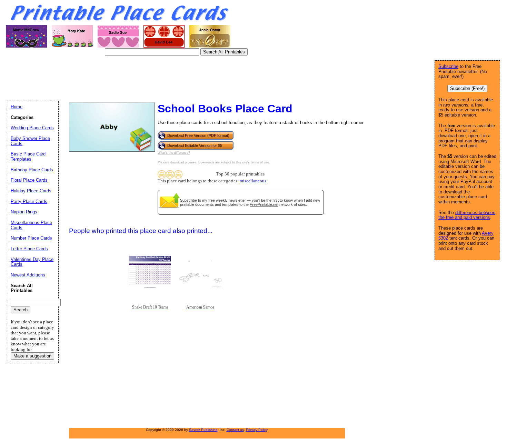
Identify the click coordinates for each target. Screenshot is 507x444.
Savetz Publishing (203, 430)
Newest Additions (28, 275)
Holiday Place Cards (31, 190)
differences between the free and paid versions (466, 215)
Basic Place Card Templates (28, 156)
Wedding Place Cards (32, 127)
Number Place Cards (31, 238)
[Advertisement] (132, 77)
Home (16, 106)
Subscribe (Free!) (467, 88)
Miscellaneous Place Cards (31, 225)
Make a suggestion (32, 356)
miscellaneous (253, 181)
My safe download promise (177, 162)
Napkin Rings (24, 211)
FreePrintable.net (264, 204)
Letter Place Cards (29, 248)
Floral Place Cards (29, 180)
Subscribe (188, 200)
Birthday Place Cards (32, 169)
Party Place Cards (29, 201)
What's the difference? (174, 152)
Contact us (235, 430)
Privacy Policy (256, 430)
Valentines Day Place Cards (32, 262)
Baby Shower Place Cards (30, 141)
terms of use (260, 162)
